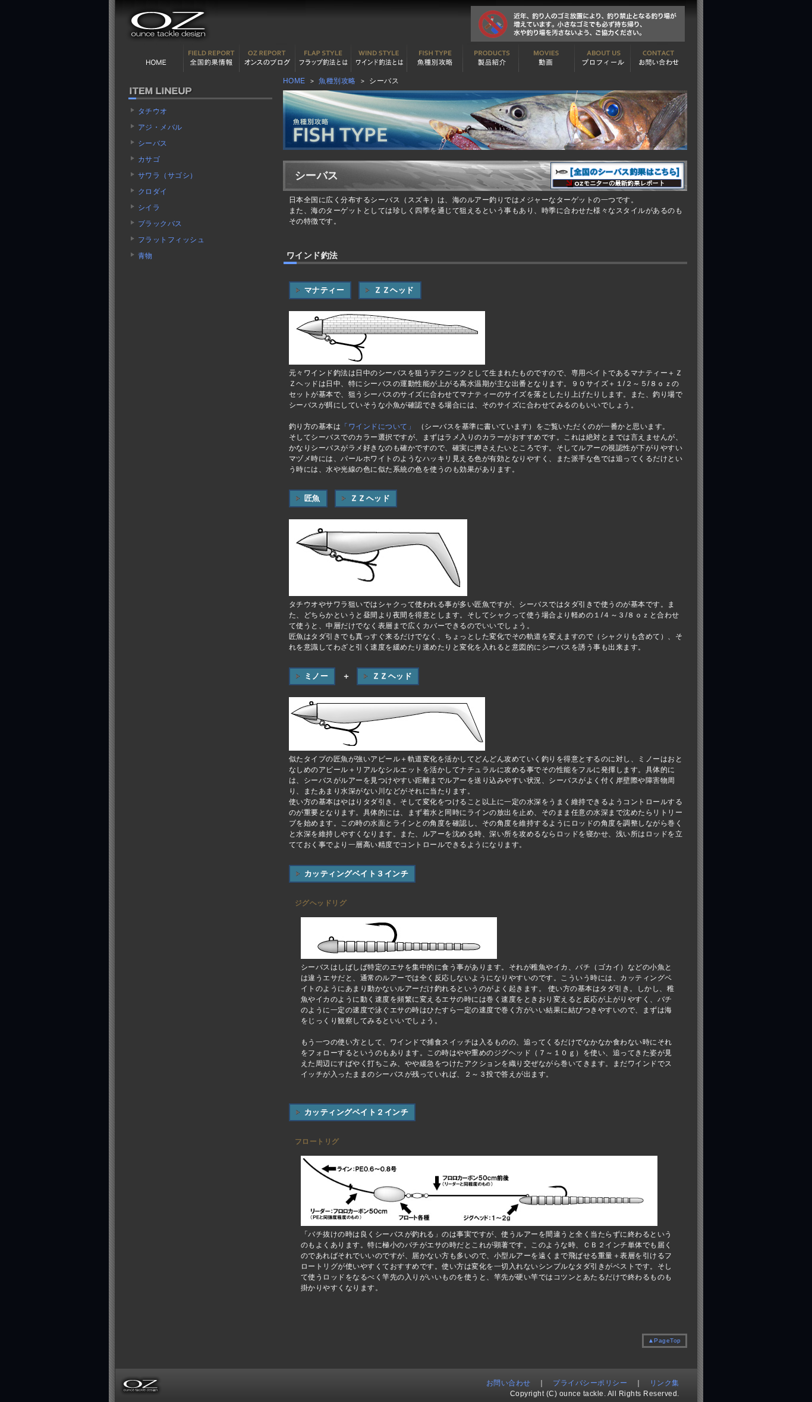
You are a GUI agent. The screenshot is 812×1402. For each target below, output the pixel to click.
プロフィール (603, 58)
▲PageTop (664, 1340)
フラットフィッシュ (171, 240)
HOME (156, 58)
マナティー (324, 290)
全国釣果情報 (212, 58)
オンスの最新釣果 (267, 58)
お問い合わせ (659, 58)
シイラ (149, 207)
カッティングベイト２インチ (356, 1112)
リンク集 (664, 1383)
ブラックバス (160, 223)
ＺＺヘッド (394, 290)
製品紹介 (491, 58)
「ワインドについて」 (379, 426)
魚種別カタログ (435, 58)
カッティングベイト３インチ (356, 873)
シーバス (153, 143)
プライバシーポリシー (590, 1383)
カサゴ (149, 159)
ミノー (316, 676)
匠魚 (312, 498)
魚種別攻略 (337, 81)
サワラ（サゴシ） (167, 175)
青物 (145, 256)
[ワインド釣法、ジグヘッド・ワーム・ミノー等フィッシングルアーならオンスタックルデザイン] (166, 42)
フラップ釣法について (323, 58)
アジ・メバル (160, 127)
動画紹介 (547, 58)
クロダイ (153, 191)
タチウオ (153, 111)
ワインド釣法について (379, 58)
